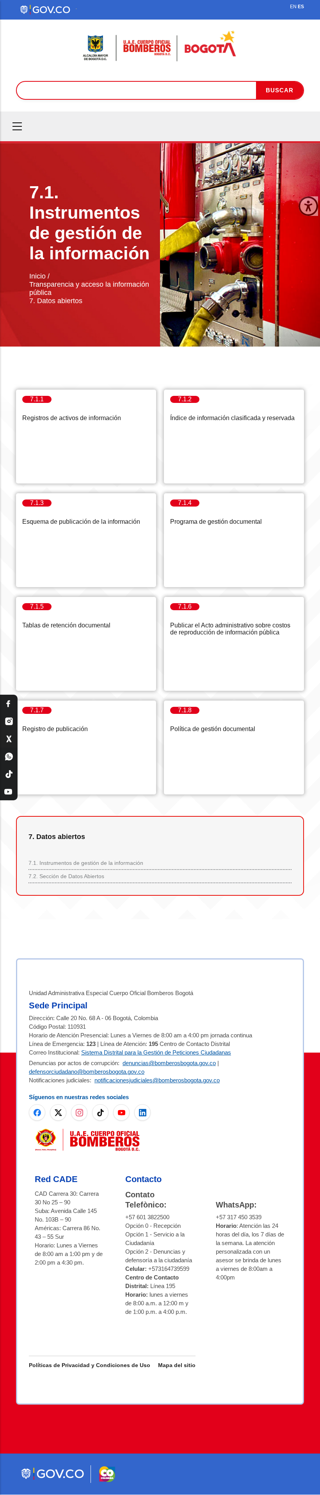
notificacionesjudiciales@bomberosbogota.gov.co (157, 1080)
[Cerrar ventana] (308, 206)
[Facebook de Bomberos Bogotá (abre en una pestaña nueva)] (37, 1112)
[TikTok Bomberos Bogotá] (9, 774)
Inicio (37, 276)
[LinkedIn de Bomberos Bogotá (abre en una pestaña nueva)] (142, 1112)
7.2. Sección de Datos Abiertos (66, 876)
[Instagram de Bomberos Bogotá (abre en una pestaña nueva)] (79, 1112)
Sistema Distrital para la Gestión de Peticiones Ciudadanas (156, 1052)
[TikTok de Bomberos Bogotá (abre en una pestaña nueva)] (100, 1112)
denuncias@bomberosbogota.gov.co (169, 1063)
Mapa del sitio (177, 1365)
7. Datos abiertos (55, 301)
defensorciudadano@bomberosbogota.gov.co (86, 1071)
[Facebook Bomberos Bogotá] (9, 703)
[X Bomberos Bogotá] (9, 739)
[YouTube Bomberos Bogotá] (9, 791)
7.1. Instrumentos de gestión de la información (85, 863)
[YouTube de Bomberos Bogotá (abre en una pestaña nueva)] (121, 1112)
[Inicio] (160, 46)
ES (301, 6)
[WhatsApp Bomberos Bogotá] (9, 756)
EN (293, 6)
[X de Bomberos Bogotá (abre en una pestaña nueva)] (58, 1112)
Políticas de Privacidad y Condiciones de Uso (89, 1365)
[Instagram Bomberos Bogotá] (9, 721)
